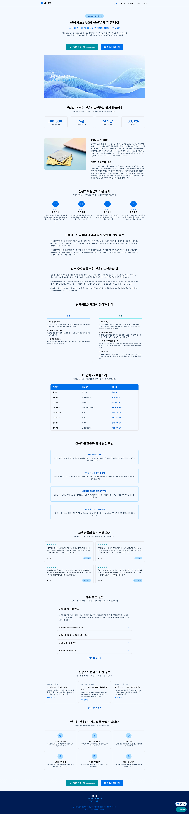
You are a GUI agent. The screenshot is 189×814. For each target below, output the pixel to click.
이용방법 (130, 3)
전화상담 (182, 809)
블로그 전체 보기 (93, 708)
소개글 (123, 3)
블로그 (145, 3)
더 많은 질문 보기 (93, 658)
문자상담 (182, 804)
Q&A (138, 3)
